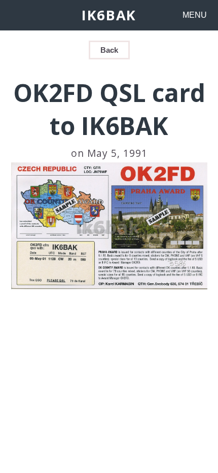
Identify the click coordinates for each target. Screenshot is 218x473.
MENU (195, 15)
